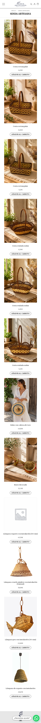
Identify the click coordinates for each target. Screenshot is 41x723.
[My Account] (35, 4)
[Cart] (38, 4)
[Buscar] (31, 4)
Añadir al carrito (20, 75)
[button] (20, 720)
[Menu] (3, 4)
